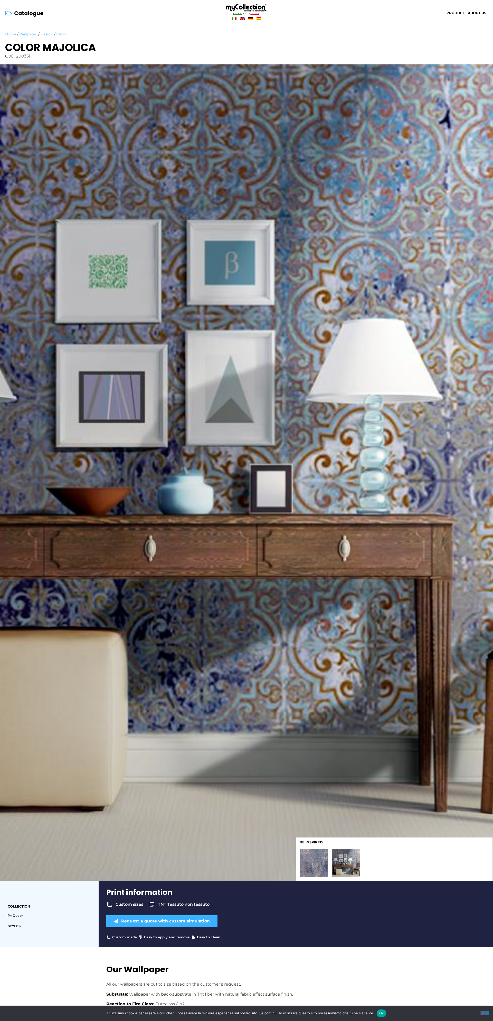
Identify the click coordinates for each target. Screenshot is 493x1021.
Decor (61, 34)
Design (46, 34)
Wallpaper (28, 34)
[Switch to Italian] (234, 18)
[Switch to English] (242, 18)
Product (455, 13)
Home (10, 34)
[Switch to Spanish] (259, 18)
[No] (484, 1013)
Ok (381, 1013)
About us (477, 13)
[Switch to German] (250, 18)
